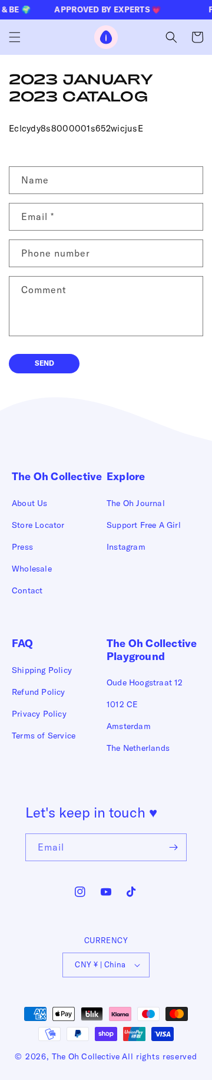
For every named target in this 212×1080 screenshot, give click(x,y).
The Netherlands (138, 748)
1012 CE (122, 704)
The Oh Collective (86, 1056)
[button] (15, 37)
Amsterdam (129, 726)
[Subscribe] (173, 847)
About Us (30, 503)
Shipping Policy (42, 670)
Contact (27, 590)
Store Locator (38, 525)
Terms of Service (43, 735)
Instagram (126, 546)
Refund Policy (38, 692)
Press (22, 546)
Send (44, 363)
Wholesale (32, 568)
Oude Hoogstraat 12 (145, 682)
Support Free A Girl (144, 525)
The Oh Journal (136, 503)
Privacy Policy (39, 713)
